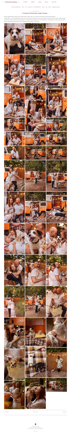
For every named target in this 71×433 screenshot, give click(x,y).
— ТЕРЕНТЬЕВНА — (11, 2)
